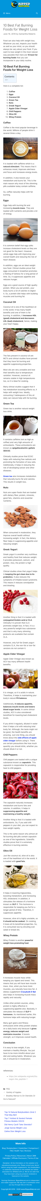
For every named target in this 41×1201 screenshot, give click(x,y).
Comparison (33, 1148)
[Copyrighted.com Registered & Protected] (26, 1195)
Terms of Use (33, 1158)
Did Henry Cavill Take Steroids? (18, 1124)
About (29, 1156)
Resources (21, 1156)
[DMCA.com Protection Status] (13, 1195)
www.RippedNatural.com (30, 1189)
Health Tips (18, 1151)
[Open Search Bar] (37, 13)
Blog (4, 1148)
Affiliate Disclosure (19, 1158)
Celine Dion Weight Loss (15, 1131)
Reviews (28, 1151)
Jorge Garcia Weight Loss (15, 1128)
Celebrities (23, 1148)
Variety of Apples (13, 1092)
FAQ (8, 1089)
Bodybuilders (12, 1148)
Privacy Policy (10, 1156)
